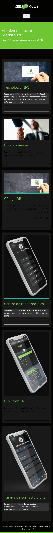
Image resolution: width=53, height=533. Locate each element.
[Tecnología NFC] (26, 73)
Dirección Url (14, 401)
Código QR (12, 198)
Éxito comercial (16, 145)
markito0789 (13, 35)
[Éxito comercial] (26, 130)
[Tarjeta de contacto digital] (26, 461)
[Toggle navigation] (26, 16)
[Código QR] (26, 184)
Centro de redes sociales (24, 303)
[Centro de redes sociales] (26, 268)
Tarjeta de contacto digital (25, 497)
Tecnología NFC (16, 87)
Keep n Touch (32, 529)
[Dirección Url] (26, 365)
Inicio (4, 40)
